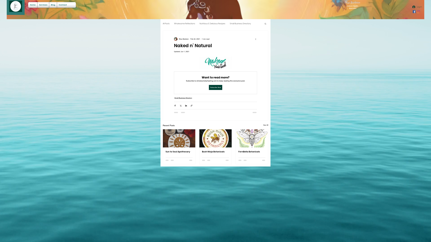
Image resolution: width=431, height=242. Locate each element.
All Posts (166, 23)
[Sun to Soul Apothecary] (179, 138)
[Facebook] (414, 11)
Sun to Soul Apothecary (178, 151)
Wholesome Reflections (184, 23)
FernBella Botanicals (249, 151)
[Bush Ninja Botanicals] (215, 138)
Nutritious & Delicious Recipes (212, 23)
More (232, 23)
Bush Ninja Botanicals (213, 151)
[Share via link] (191, 106)
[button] (265, 24)
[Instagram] (418, 11)
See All (265, 125)
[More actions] (255, 39)
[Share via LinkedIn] (186, 106)
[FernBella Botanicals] (252, 138)
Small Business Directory (183, 98)
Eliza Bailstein (352, 2)
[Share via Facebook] (175, 106)
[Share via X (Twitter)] (180, 106)
